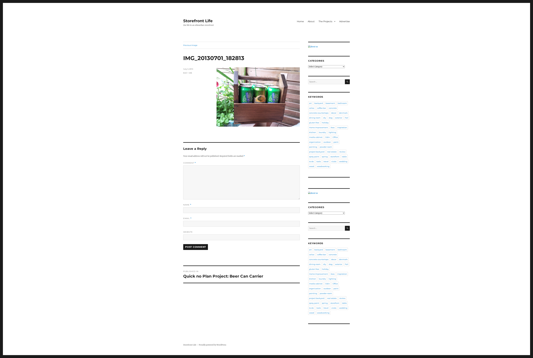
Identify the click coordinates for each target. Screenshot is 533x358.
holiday (325, 123)
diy (324, 118)
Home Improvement (318, 127)
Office (335, 137)
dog (330, 118)
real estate (332, 152)
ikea (333, 127)
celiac (311, 108)
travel (326, 161)
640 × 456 (187, 73)
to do (311, 161)
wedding (343, 161)
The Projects (325, 21)
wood (311, 166)
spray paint (314, 156)
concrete (333, 108)
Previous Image (190, 45)
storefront (334, 156)
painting (313, 147)
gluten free (314, 123)
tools (318, 161)
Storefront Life (198, 20)
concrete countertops (318, 113)
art (310, 103)
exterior (338, 118)
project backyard (316, 152)
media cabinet (315, 137)
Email (187, 218)
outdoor (327, 142)
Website (188, 232)
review (342, 152)
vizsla (333, 161)
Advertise (344, 21)
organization (315, 142)
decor (333, 113)
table (344, 156)
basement (330, 103)
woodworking (323, 166)
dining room (314, 118)
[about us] (329, 46)
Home (300, 21)
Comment (189, 163)
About (311, 21)
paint (336, 142)
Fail (346, 118)
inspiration (342, 127)
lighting (332, 132)
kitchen (312, 132)
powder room (326, 147)
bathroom (342, 103)
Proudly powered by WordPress (212, 345)
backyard (318, 103)
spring (325, 156)
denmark (343, 113)
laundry (322, 132)
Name (187, 205)
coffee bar (321, 108)
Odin (327, 137)
